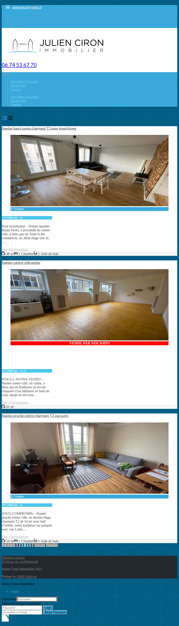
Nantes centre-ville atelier (21, 262)
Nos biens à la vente (24, 81)
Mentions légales (13, 558)
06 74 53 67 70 (19, 64)
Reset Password (55, 612)
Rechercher (18, 85)
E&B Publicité (27, 576)
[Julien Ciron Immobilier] (56, 55)
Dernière (52, 545)
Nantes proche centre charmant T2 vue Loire (35, 415)
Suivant (39, 545)
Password (8, 603)
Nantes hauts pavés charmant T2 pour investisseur (39, 128)
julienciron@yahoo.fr (27, 7)
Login (48, 607)
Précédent (8, 545)
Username (9, 599)
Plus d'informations (15, 249)
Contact (15, 89)
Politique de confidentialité (20, 561)
